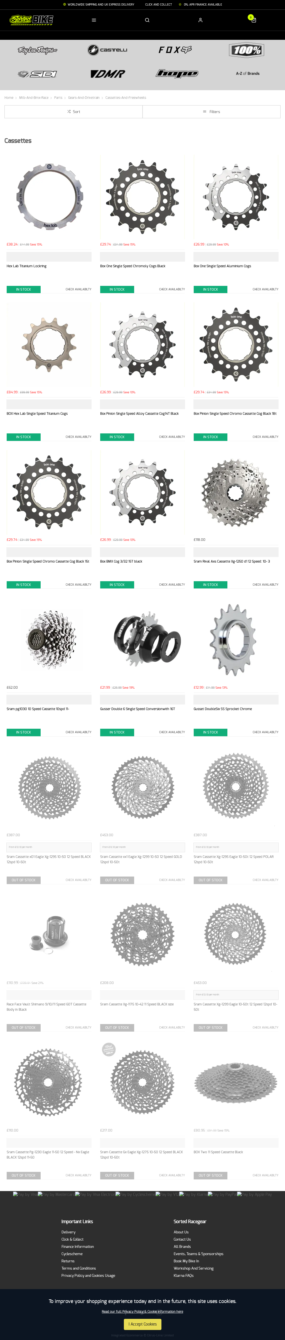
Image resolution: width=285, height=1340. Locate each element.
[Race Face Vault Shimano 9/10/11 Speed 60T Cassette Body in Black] (49, 935)
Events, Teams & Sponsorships (198, 1254)
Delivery (68, 1232)
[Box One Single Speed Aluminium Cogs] (236, 197)
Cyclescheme (72, 1254)
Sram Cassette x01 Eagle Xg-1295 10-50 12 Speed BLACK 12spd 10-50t (49, 859)
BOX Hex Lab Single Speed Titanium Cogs (37, 413)
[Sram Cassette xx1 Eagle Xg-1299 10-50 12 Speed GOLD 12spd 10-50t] (142, 787)
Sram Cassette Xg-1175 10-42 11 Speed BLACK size (137, 1004)
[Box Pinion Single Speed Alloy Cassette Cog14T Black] (142, 344)
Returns (68, 1261)
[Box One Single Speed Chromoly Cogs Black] (142, 197)
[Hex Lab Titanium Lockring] (49, 197)
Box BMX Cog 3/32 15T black (121, 561)
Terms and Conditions (79, 1268)
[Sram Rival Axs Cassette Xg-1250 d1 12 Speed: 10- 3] (236, 492)
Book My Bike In (186, 1261)
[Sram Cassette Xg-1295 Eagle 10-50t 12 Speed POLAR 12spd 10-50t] (236, 787)
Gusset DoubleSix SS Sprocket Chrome (223, 709)
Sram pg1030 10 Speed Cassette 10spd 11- (38, 709)
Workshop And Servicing (193, 1268)
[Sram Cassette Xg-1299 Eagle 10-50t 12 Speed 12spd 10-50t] (236, 935)
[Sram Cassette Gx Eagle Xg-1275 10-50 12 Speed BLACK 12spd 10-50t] (142, 1083)
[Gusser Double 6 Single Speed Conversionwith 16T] (142, 640)
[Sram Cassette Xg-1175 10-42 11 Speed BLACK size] (142, 935)
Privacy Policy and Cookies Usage (88, 1276)
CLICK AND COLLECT (158, 4)
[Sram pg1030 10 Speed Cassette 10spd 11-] (49, 640)
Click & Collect (72, 1239)
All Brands (182, 1247)
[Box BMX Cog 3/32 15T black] (142, 492)
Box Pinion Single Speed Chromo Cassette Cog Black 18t (235, 413)
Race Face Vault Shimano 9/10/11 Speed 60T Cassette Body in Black (46, 1007)
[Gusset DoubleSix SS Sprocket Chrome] (236, 640)
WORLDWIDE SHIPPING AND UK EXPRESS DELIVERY (101, 4)
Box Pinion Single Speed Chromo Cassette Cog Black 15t (48, 561)
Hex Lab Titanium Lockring (26, 266)
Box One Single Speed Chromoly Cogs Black (132, 266)
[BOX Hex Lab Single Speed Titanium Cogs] (49, 344)
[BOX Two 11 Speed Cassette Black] (236, 1083)
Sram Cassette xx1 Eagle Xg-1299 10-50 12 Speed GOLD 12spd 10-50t (141, 859)
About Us (181, 1232)
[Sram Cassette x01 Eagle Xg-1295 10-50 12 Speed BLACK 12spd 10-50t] (49, 787)
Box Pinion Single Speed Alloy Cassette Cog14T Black (139, 413)
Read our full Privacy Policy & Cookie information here (142, 1311)
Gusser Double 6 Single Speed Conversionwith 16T (137, 709)
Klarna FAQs (184, 1276)
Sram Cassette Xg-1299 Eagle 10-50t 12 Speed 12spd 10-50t (235, 1007)
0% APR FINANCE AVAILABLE (203, 4)
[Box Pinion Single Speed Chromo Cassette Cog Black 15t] (49, 492)
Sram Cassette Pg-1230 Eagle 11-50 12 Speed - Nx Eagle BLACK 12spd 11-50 (48, 1154)
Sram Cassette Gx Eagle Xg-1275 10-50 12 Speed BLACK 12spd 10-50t (141, 1154)
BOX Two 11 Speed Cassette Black (218, 1152)
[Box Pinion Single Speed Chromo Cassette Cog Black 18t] (236, 344)
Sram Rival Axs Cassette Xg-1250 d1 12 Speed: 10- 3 (232, 561)
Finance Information (78, 1247)
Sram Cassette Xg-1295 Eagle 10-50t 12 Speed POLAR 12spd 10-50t (234, 859)
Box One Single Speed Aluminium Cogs (222, 266)
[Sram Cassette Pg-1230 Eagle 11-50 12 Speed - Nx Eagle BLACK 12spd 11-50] (49, 1083)
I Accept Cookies (143, 1324)
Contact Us (182, 1239)
